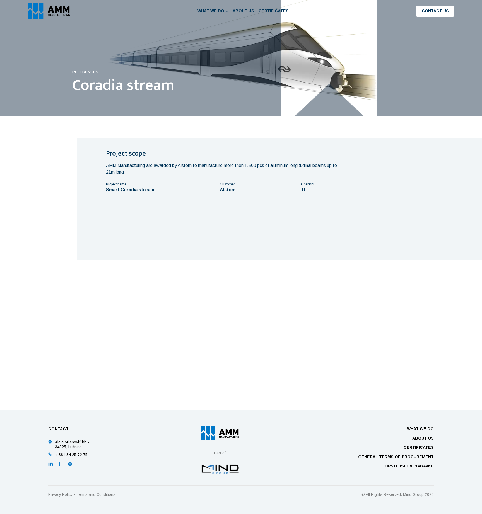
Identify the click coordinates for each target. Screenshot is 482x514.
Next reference (334, 376)
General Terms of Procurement (396, 457)
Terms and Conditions (95, 494)
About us (243, 11)
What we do (420, 428)
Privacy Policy (60, 494)
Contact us (435, 11)
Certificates (274, 11)
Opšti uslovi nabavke (409, 466)
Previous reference (148, 376)
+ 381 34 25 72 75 (71, 454)
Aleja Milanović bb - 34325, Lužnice (72, 444)
